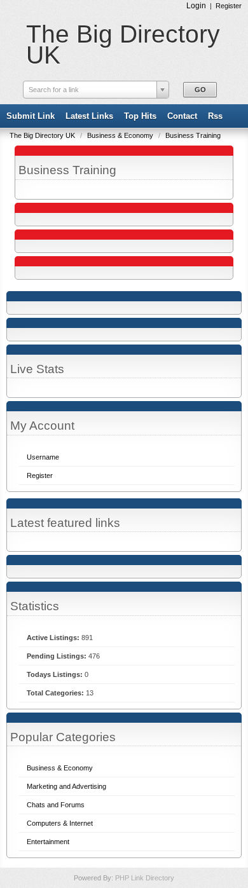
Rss (215, 116)
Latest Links (89, 116)
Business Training (193, 135)
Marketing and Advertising (66, 786)
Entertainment (48, 841)
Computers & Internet (60, 823)
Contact (182, 116)
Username (43, 457)
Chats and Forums (56, 805)
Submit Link (30, 116)
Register (229, 6)
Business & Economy (121, 135)
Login (196, 5)
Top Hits (140, 116)
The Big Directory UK (123, 44)
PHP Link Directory (144, 878)
